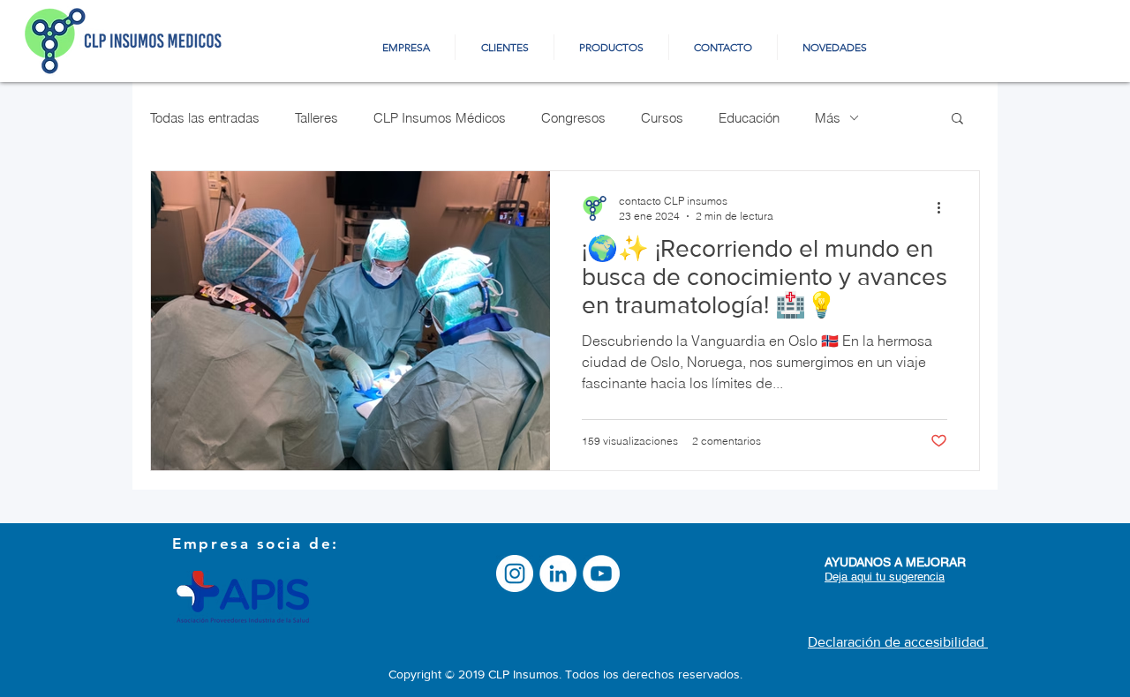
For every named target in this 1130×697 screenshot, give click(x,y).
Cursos (662, 117)
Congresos (573, 117)
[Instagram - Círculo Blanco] (514, 573)
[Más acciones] (944, 207)
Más (827, 117)
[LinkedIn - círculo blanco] (557, 573)
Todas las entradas (205, 117)
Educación (749, 117)
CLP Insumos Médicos (439, 117)
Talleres (316, 117)
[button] (957, 119)
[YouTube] (601, 573)
